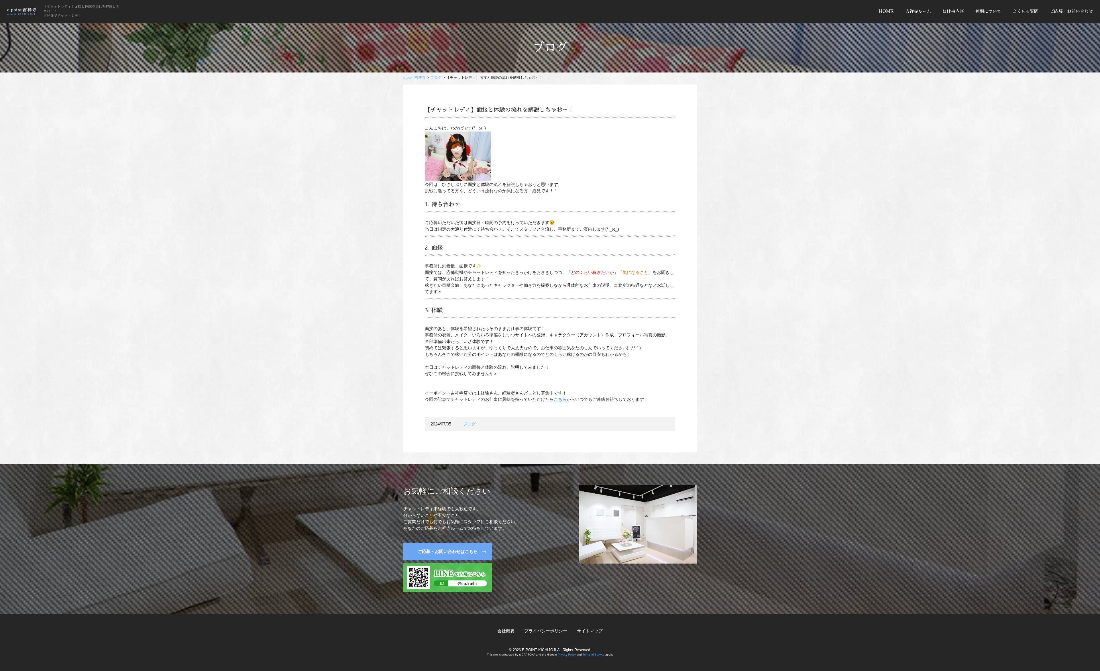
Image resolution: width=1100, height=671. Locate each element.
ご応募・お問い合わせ (1071, 11)
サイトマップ (590, 630)
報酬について (988, 11)
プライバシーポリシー (545, 630)
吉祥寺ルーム (918, 11)
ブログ (469, 423)
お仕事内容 (953, 11)
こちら (560, 399)
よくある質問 (1025, 11)
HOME (886, 11)
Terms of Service (593, 654)
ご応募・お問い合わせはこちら (448, 551)
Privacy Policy (567, 654)
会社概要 (505, 630)
